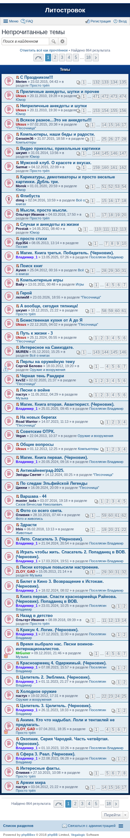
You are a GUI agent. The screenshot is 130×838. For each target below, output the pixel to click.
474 (123, 96)
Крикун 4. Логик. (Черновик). (49, 629)
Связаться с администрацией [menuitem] (91, 826)
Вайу (20, 284)
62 (124, 515)
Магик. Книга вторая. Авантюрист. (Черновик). (67, 404)
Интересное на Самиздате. (47, 347)
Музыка (22, 398)
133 (105, 82)
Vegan (21, 436)
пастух (21, 394)
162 (123, 167)
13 (117, 620)
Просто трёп (40, 85)
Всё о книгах (40, 355)
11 (104, 620)
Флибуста (30, 196)
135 (123, 82)
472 (105, 96)
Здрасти (28, 524)
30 (117, 270)
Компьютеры (26, 142)
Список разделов (18, 826)
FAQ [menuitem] (29, 21)
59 (111, 311)
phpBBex (28, 834)
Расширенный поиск (62, 41)
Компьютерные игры (41, 280)
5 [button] (76, 57)
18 (124, 201)
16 (117, 125)
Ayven (21, 270)
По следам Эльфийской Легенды (53, 483)
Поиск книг (31, 265)
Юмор (21, 100)
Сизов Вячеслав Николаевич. (39, 504)
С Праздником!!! (36, 77)
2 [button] (55, 57)
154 (105, 110)
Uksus (21, 96)
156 (123, 110)
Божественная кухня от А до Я (51, 320)
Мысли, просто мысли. (44, 210)
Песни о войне (35, 390)
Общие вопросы (37, 444)
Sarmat (21, 167)
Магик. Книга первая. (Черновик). (54, 457)
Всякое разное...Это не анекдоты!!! (56, 120)
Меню (13, 21)
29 (111, 270)
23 (111, 696)
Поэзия (21, 247)
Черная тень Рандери (42, 375)
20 (124, 215)
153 (96, 110)
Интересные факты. (40, 768)
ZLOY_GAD (25, 571)
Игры (80, 284)
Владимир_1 (27, 257)
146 (114, 153)
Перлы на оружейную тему (47, 361)
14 (104, 125)
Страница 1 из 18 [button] (38, 57)
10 (124, 243)
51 (104, 186)
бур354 (22, 243)
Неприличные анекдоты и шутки (53, 105)
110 (98, 229)
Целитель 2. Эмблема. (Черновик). (55, 677)
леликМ (22, 297)
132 (96, 82)
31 (124, 270)
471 (96, 96)
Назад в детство (36, 615)
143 (96, 352)
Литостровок (65, 10)
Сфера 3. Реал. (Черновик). (47, 754)
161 (114, 167)
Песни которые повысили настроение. (59, 567)
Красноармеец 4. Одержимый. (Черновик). (63, 663)
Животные (24, 533)
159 (96, 167)
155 (114, 110)
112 (114, 229)
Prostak (22, 229)
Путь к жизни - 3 (36, 333)
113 (123, 229)
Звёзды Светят (28, 475)
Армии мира (32, 782)
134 (114, 82)
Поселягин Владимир (106, 257)
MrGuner (23, 653)
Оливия (22, 515)
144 (96, 153)
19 (117, 215)
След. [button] (96, 57)
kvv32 (20, 380)
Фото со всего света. (41, 510)
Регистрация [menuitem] (101, 21)
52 (111, 186)
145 (105, 153)
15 (111, 125)
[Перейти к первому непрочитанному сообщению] (17, 77)
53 (117, 186)
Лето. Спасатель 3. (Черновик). (51, 539)
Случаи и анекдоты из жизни (49, 224)
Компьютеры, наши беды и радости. (57, 134)
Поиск (53, 41)
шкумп (21, 153)
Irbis (19, 529)
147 (123, 153)
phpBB (53, 834)
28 (124, 139)
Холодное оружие (38, 691)
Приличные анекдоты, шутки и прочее (59, 91)
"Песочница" (26, 128)
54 (124, 186)
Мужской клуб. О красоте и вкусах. (56, 162)
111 (106, 229)
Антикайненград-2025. (42, 470)
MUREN (22, 352)
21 (117, 529)
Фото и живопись (29, 519)
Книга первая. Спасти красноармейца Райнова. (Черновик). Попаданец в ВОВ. (66, 599)
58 (104, 311)
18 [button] (88, 57)
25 (104, 139)
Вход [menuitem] (123, 21)
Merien (21, 81)
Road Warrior (27, 421)
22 (124, 529)
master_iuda (26, 500)
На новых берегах (38, 417)
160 (105, 167)
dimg (20, 200)
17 (124, 125)
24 (117, 696)
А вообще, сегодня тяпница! (49, 306)
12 (111, 620)
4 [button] (69, 57)
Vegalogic (78, 834)
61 (124, 311)
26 (111, 139)
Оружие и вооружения (47, 370)
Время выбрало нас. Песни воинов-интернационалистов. (55, 646)
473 (114, 96)
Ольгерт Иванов (30, 214)
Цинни (21, 488)
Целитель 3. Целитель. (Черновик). (56, 705)
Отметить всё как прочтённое (44, 50)
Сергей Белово (29, 366)
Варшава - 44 (33, 496)
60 (117, 311)
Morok (21, 186)
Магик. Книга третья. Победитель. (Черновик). (67, 252)
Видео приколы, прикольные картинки (60, 148)
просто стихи (33, 238)
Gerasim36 (24, 138)
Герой (26, 293)
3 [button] (62, 57)
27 (117, 139)
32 (124, 572)
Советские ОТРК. (37, 431)
